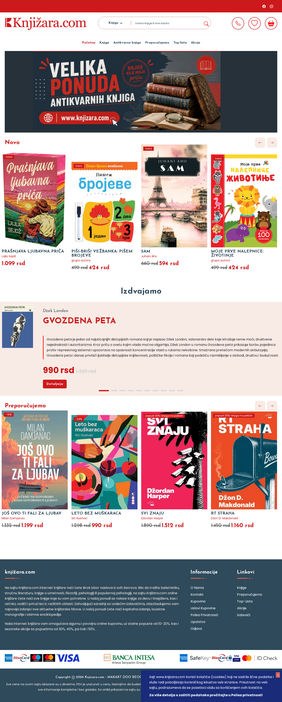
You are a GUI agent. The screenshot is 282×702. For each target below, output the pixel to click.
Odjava (196, 628)
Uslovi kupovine (203, 608)
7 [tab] (155, 390)
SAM (145, 251)
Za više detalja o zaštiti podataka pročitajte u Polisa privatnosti (206, 695)
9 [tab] (172, 390)
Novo (12, 143)
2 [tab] (145, 127)
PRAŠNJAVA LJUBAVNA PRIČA (33, 251)
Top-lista (180, 42)
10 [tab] (180, 390)
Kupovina (198, 601)
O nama (197, 587)
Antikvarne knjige (127, 42)
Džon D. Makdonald (224, 518)
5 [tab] (139, 390)
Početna (88, 42)
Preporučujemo (157, 42)
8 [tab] (164, 390)
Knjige (104, 42)
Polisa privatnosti (204, 615)
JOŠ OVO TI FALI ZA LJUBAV (32, 513)
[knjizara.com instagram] (271, 6)
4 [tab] (131, 390)
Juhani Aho (149, 256)
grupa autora (80, 260)
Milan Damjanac (13, 518)
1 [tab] (135, 127)
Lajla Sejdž (9, 256)
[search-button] (206, 23)
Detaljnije (54, 384)
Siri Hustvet (79, 518)
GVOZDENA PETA (79, 321)
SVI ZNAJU (152, 513)
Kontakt (197, 594)
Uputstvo (198, 621)
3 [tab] (122, 390)
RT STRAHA (223, 513)
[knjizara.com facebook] (264, 6)
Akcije (195, 42)
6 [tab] (147, 390)
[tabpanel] (141, 92)
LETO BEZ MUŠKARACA (96, 513)
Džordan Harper (152, 518)
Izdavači (243, 615)
